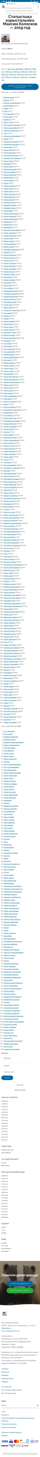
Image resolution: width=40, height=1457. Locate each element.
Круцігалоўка (8, 504)
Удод (6, 554)
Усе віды (3, 1163)
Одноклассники (7, 1378)
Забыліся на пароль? (20, 1090)
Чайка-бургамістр (10, 905)
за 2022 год (4, 1115)
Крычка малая (9, 559)
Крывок (6, 706)
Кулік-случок (8, 390)
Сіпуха (6, 930)
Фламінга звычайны (11, 806)
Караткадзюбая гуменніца (13, 1016)
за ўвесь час (4, 1101)
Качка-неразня (9, 355)
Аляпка (6, 961)
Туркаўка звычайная (11, 648)
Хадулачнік (8, 845)
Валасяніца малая (10, 656)
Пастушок (7, 462)
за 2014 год (4, 1137)
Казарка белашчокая (11, 382)
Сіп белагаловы (9, 811)
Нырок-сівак (8, 368)
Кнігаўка (7, 341)
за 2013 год (4, 1139)
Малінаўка (7, 164)
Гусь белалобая (9, 352)
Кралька (7, 551)
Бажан (6, 684)
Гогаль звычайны (10, 269)
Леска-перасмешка (11, 590)
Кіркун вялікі (8, 573)
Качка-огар (8, 614)
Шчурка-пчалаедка (11, 681)
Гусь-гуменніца (9, 349)
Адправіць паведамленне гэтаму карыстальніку (20, 86)
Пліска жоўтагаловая (11, 567)
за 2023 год (4, 1112)
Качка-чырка (8, 385)
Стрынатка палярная (11, 1013)
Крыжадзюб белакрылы (12, 997)
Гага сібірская (9, 751)
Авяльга (7, 670)
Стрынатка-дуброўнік (12, 1011)
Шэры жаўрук (9, 1030)
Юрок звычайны (10, 407)
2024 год (8, 72)
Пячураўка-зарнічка (11, 975)
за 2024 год (4, 1109)
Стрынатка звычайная (12, 230)
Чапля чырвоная (10, 798)
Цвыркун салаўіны (10, 496)
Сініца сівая (8, 285)
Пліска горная (9, 958)
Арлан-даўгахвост (10, 1035)
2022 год (24, 72)
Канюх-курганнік (10, 675)
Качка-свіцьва (9, 330)
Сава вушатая (9, 537)
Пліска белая (8, 374)
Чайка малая (8, 626)
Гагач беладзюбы (10, 770)
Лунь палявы (8, 288)
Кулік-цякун (8, 556)
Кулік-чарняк (8, 393)
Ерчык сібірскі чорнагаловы (14, 1022)
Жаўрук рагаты (9, 241)
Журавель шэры (10, 332)
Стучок (6, 872)
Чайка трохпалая (10, 722)
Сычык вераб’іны (10, 717)
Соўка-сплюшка (10, 933)
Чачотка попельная (11, 131)
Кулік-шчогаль (9, 443)
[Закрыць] (37, 4)
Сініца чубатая (9, 150)
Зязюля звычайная (10, 520)
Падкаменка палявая (11, 479)
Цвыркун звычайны (11, 664)
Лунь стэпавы (9, 817)
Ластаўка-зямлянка (11, 650)
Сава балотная (9, 601)
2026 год (27, 69)
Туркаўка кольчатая (11, 294)
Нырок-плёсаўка (10, 426)
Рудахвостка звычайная (13, 565)
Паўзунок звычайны (11, 142)
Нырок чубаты (9, 371)
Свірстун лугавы (10, 402)
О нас (3, 1412)
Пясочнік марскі (10, 867)
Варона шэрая (9, 97)
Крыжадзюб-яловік (11, 291)
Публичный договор (9, 1424)
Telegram (4, 1382)
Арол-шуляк (8, 1046)
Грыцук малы (9, 875)
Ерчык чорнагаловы (11, 515)
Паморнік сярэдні (10, 894)
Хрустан (7, 856)
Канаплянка (8, 227)
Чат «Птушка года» (8, 1393)
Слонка (6, 432)
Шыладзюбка (9, 847)
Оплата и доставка (8, 1427)
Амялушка (7, 222)
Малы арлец (8, 678)
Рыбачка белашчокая (11, 612)
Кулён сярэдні (9, 878)
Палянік (6, 850)
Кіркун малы (8, 695)
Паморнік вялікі (9, 900)
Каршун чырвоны (10, 809)
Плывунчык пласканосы (13, 892)
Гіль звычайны (9, 114)
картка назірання (6, 1248)
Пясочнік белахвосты (12, 864)
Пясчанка (7, 714)
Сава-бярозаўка (9, 939)
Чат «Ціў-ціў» (6, 1387)
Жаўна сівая (8, 308)
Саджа (6, 928)
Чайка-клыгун (9, 191)
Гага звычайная (9, 748)
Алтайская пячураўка (12, 1049)
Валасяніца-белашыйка (12, 977)
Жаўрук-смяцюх (10, 299)
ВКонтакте (5, 1372)
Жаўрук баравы (9, 363)
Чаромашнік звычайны (12, 659)
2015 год (8, 77)
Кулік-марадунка (10, 881)
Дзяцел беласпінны (11, 296)
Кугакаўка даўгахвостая (13, 941)
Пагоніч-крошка (10, 836)
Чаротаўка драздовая (12, 603)
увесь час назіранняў (15, 69)
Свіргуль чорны (9, 631)
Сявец (6, 858)
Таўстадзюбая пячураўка (13, 1041)
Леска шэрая (8, 576)
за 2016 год (4, 1131)
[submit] (38, 1405)
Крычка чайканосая (11, 922)
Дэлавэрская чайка (11, 1044)
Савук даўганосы (10, 759)
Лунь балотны (9, 415)
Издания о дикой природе (11, 1432)
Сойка (6, 139)
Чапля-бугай (8, 429)
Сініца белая (8, 980)
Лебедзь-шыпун (10, 202)
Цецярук (7, 316)
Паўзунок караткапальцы (13, 983)
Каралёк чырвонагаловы (13, 523)
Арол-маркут (8, 825)
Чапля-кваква (9, 787)
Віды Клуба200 (5, 1165)
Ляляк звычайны (10, 628)
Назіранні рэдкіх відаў (7, 1150)
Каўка (6, 108)
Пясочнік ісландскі (10, 711)
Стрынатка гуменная (11, 468)
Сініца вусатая (9, 476)
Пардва (6, 762)
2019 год (12, 74)
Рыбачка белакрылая (11, 587)
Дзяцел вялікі (8, 166)
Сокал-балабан (9, 831)
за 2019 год (4, 1123)
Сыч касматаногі (10, 534)
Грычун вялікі (8, 238)
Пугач (6, 460)
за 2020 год (4, 1120)
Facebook (4, 1369)
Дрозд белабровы (10, 396)
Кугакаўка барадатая (11, 531)
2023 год (16, 72)
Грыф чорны (8, 814)
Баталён (7, 471)
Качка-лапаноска (10, 424)
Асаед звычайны (10, 645)
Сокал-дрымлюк (10, 233)
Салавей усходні (10, 634)
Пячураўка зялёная (11, 708)
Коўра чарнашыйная (11, 440)
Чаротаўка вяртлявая (12, 598)
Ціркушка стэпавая (11, 853)
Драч (5, 642)
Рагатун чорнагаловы (12, 903)
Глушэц (6, 509)
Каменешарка (9, 883)
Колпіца (6, 803)
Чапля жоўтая (9, 789)
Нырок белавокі (9, 451)
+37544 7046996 (16, 1347)
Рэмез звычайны (10, 454)
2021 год (32, 72)
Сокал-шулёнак (9, 623)
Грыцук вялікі (9, 435)
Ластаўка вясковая (11, 529)
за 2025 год (4, 1106)
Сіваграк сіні (8, 947)
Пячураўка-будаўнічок (12, 498)
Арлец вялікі (8, 457)
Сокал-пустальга (10, 263)
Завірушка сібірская (11, 964)
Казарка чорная (9, 740)
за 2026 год (4, 1104)
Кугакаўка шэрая (10, 302)
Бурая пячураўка (10, 1027)
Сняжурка (7, 283)
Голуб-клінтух (9, 305)
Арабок (6, 319)
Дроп (6, 842)
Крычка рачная (9, 579)
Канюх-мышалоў (10, 216)
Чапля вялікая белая (11, 357)
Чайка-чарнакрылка (11, 379)
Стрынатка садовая (11, 1008)
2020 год (4, 74)
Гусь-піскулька (9, 731)
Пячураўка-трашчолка (12, 545)
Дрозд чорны (9, 122)
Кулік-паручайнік (10, 473)
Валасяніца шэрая (10, 617)
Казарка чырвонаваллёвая (13, 742)
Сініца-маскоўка (10, 153)
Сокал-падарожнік (10, 834)
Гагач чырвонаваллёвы (12, 764)
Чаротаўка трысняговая (13, 606)
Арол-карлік (8, 828)
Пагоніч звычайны (10, 487)
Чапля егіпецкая (10, 792)
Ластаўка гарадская (11, 543)
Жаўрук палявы (9, 335)
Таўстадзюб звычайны (12, 125)
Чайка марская (9, 197)
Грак (5, 111)
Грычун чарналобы (11, 986)
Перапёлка (8, 673)
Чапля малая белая (10, 795)
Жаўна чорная (9, 247)
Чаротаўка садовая (11, 969)
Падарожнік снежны (11, 1005)
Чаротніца (7, 490)
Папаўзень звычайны (12, 144)
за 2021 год (4, 1117)
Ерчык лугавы (9, 548)
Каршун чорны (9, 446)
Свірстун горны (9, 955)
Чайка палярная (9, 639)
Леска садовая (9, 592)
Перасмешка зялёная (11, 653)
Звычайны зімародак (11, 249)
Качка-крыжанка (10, 175)
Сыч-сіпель (8, 343)
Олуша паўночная (10, 775)
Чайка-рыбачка (9, 186)
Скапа (6, 703)
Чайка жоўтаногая (10, 914)
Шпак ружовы (9, 991)
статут (3, 1230)
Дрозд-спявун (9, 366)
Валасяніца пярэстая (11, 540)
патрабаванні (5, 1251)
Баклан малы (8, 778)
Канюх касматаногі (11, 219)
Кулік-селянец (9, 507)
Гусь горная (8, 734)
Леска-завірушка (10, 484)
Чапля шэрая (8, 180)
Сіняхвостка (8, 1038)
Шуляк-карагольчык (11, 213)
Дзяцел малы (8, 324)
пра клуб (3, 1227)
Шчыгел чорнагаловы (12, 103)
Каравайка (8, 800)
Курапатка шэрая (10, 169)
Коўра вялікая (9, 200)
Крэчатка (7, 861)
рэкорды (3, 1233)
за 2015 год (4, 1134)
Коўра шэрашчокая (11, 661)
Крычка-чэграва (10, 562)
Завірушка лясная (10, 437)
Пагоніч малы (9, 493)
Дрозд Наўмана (10, 966)
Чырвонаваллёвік (10, 697)
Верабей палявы (10, 208)
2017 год (28, 74)
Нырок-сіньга (9, 753)
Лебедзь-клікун (9, 274)
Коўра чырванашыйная (12, 773)
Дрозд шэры (8, 327)
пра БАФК (4, 1243)
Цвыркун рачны (9, 667)
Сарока (6, 100)
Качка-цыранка (9, 258)
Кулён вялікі (8, 413)
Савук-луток (8, 260)
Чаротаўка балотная (11, 620)
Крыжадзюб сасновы (12, 999)
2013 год (24, 77)
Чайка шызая (8, 189)
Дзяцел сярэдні (9, 272)
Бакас (6, 404)
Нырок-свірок (9, 756)
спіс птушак (4, 1245)
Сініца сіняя (8, 147)
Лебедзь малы (9, 570)
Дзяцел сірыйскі (10, 280)
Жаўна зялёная (9, 321)
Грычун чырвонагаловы (12, 988)
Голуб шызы (8, 117)
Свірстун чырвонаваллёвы (14, 952)
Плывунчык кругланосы (12, 886)
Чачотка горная (9, 994)
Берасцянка (8, 225)
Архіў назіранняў (6, 1152)
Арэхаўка (7, 720)
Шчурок (7, 1002)
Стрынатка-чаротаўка (12, 310)
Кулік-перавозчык (10, 482)
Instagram (4, 1375)
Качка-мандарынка (11, 377)
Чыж (5, 133)
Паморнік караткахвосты (13, 889)
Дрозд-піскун (9, 161)
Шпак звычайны (10, 172)
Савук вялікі (8, 211)
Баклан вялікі (8, 178)
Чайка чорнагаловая (11, 908)
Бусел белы (8, 277)
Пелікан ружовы (10, 781)
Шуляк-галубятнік (10, 236)
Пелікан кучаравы (10, 784)
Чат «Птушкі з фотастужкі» (11, 1390)
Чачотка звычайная (11, 128)
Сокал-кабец (8, 692)
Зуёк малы (7, 399)
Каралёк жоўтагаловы (12, 158)
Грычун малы (8, 637)
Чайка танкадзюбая (11, 911)
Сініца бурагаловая (11, 155)
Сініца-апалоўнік (10, 255)
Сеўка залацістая (10, 418)
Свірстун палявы (10, 700)
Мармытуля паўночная (12, 972)
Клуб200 (4, 1436)
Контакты (5, 1415)
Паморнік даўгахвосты (12, 897)
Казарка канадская (11, 737)
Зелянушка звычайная (12, 136)
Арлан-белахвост (10, 266)
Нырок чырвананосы (11, 745)
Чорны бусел (8, 388)
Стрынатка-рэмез (10, 1024)
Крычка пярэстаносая (12, 919)
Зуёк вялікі (7, 360)
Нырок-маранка (10, 244)
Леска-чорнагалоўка (11, 518)
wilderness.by (6, 1328)
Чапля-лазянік (9, 686)
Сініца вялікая (9, 106)
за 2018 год (4, 1126)
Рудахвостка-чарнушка (12, 410)
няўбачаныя (4, 1217)
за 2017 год (4, 1128)
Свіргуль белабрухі (10, 944)
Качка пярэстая (9, 449)
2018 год (20, 74)
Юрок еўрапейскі (10, 465)
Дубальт (7, 581)
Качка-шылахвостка (11, 338)
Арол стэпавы (9, 820)
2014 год (16, 77)
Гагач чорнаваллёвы (11, 767)
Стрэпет (7, 839)
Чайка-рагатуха (9, 194)
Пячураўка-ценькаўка (12, 421)
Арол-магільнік (9, 822)
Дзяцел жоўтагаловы (11, 950)
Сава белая (8, 936)
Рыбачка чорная (10, 584)
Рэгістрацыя (20, 1085)
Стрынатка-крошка (11, 1019)
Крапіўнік (7, 252)
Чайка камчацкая (10, 917)
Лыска (6, 183)
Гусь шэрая (8, 313)
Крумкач (7, 119)
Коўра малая (8, 609)
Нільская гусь (9, 1033)
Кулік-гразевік (9, 869)
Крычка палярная (10, 925)
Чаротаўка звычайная (12, 595)
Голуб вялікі (8, 346)
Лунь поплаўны (9, 526)
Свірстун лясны (9, 512)
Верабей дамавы (10, 205)
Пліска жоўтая (9, 501)
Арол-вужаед (9, 689)
